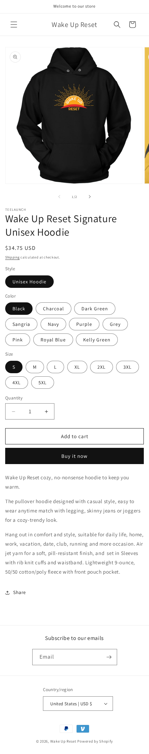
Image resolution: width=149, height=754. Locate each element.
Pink (17, 340)
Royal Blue (53, 340)
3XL (127, 367)
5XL (42, 382)
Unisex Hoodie (29, 282)
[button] (13, 24)
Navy (53, 324)
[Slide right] (89, 196)
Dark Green (94, 308)
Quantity (14, 398)
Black (18, 308)
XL (77, 367)
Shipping (12, 257)
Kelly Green (97, 340)
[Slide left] (59, 196)
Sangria (21, 324)
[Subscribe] (109, 657)
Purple (84, 324)
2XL (101, 367)
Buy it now (74, 456)
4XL (16, 382)
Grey (115, 324)
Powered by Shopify (95, 741)
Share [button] (19, 592)
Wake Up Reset (63, 741)
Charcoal (53, 308)
